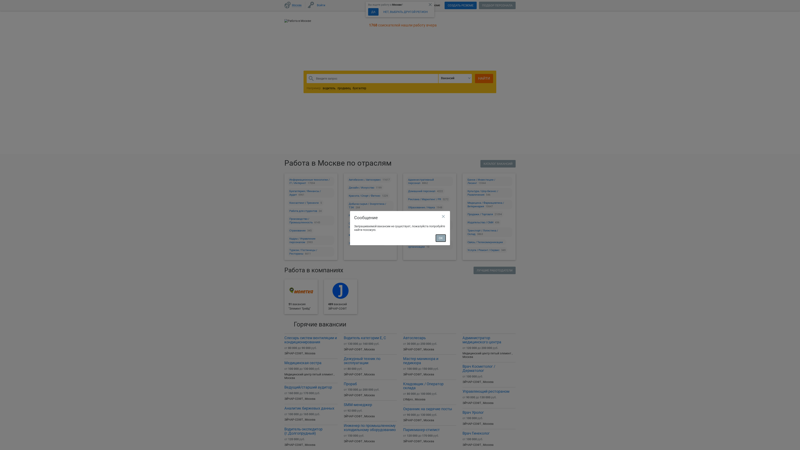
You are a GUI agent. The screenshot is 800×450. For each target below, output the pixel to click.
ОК (441, 238)
